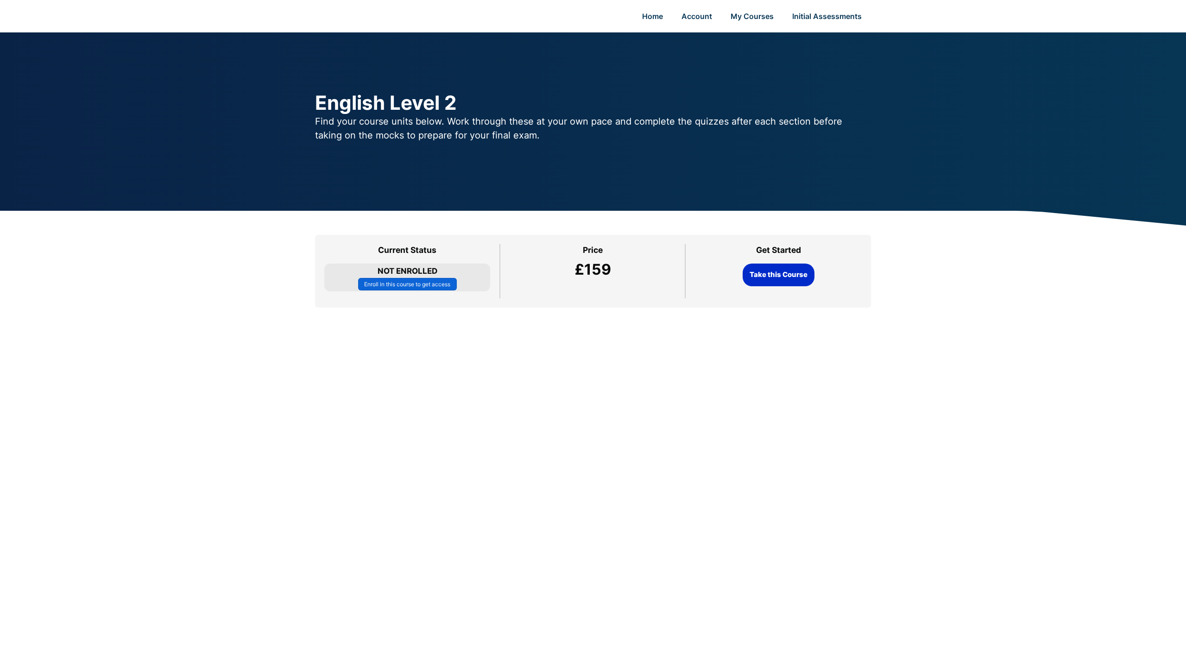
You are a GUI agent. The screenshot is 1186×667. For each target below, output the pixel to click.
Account (696, 16)
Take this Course (778, 274)
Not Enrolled (407, 271)
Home (652, 16)
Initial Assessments (827, 16)
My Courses (752, 16)
